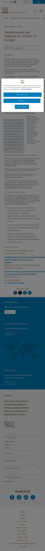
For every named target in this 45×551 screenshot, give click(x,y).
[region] (22, 95)
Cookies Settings (22, 106)
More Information (26, 89)
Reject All (22, 100)
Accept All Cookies (22, 94)
